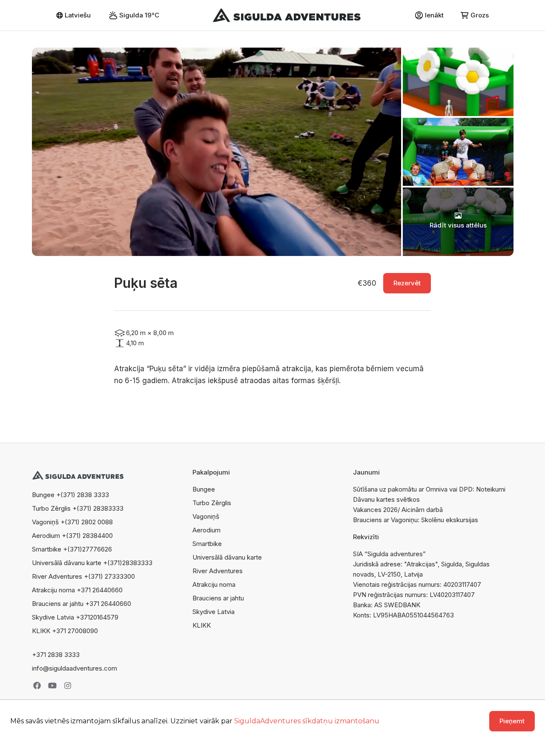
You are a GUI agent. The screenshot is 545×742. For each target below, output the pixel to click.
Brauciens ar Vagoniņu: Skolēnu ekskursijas (415, 520)
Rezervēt (407, 283)
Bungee (203, 489)
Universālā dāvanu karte (227, 557)
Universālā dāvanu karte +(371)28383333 (92, 563)
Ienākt (434, 15)
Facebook (37, 685)
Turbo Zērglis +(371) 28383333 (77, 508)
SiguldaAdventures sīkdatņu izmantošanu (306, 721)
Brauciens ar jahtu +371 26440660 (81, 604)
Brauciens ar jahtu (218, 598)
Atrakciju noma (213, 584)
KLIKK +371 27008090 (65, 631)
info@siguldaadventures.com (74, 668)
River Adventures (217, 571)
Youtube (52, 685)
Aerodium (206, 530)
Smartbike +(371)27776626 (72, 549)
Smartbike (207, 544)
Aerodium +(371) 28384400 (72, 536)
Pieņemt (512, 721)
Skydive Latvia (213, 612)
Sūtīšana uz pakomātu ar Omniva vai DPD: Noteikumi (429, 489)
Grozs (479, 15)
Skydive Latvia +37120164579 (75, 617)
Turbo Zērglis (211, 503)
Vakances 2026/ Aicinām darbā (398, 510)
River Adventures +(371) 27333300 (83, 576)
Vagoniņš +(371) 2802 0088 (72, 522)
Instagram (68, 685)
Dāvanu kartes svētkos (386, 499)
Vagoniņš (205, 516)
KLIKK (201, 625)
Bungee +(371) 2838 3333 (70, 495)
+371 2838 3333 (56, 655)
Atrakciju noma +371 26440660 (77, 590)
